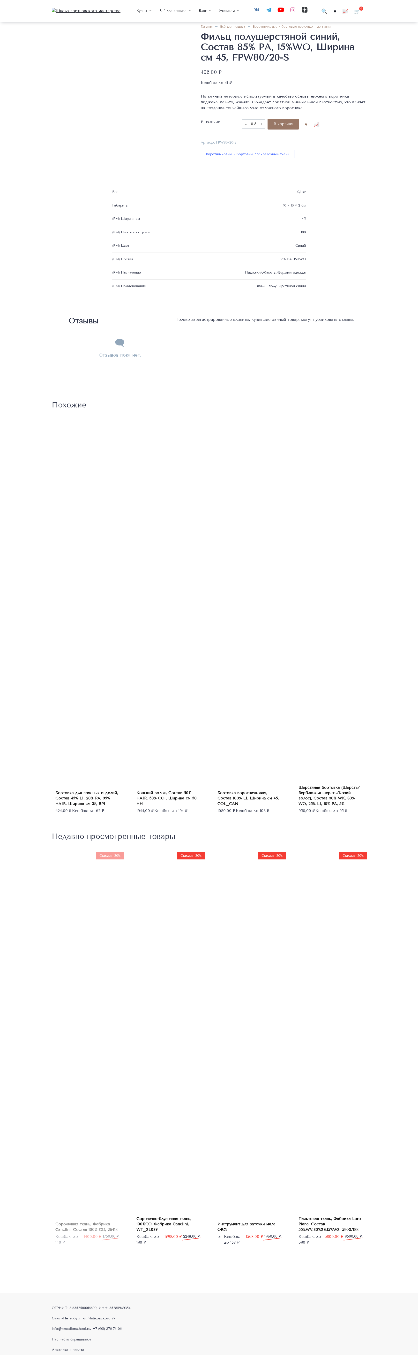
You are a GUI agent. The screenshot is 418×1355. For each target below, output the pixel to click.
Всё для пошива (173, 11)
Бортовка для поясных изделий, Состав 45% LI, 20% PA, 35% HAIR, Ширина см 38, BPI (86, 798)
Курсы (141, 11)
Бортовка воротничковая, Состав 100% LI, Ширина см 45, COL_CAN (248, 798)
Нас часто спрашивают (71, 1339)
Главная (207, 27)
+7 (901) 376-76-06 (107, 1329)
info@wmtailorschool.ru (71, 1329)
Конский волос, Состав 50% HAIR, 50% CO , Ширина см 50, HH (167, 798)
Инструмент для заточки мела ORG (246, 1227)
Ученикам (227, 11)
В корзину (283, 124)
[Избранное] (335, 11)
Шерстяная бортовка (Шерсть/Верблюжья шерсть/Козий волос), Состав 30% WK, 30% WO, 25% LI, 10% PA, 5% (329, 795)
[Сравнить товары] (345, 11)
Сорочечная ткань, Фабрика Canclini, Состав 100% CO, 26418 (86, 1227)
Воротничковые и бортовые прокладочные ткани (292, 27)
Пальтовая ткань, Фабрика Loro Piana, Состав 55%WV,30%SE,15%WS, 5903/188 (330, 1224)
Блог (203, 11)
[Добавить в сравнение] (316, 124)
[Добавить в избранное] (306, 124)
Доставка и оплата (68, 1350)
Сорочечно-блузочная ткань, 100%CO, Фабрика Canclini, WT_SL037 (163, 1224)
